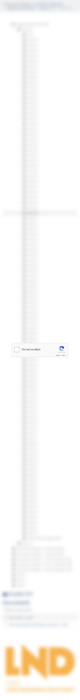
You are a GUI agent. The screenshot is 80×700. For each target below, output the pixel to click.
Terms (63, 355)
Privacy (58, 355)
